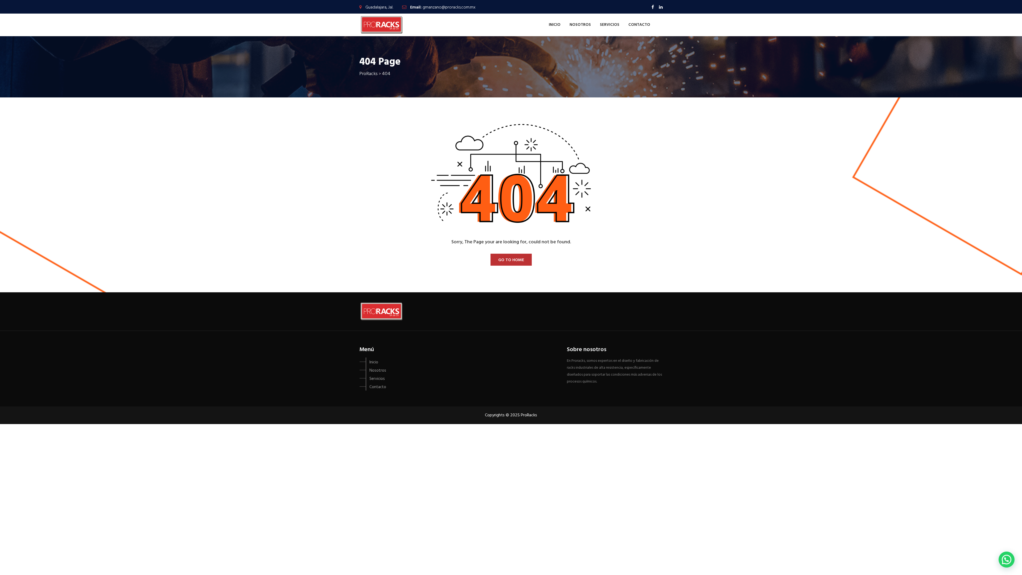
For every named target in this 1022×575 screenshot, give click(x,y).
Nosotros (580, 25)
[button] (1007, 560)
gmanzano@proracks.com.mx (449, 7)
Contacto (639, 25)
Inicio (555, 25)
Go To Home (511, 260)
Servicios (609, 25)
